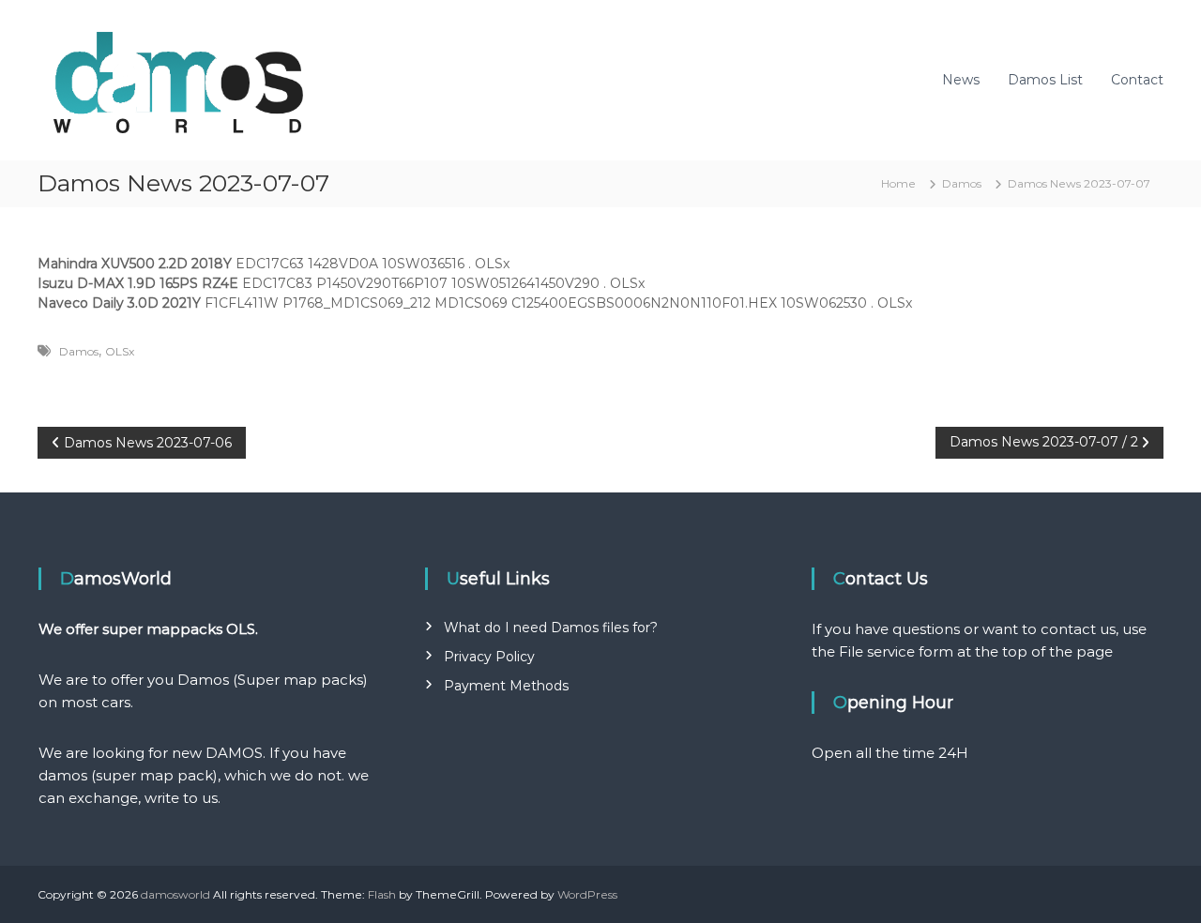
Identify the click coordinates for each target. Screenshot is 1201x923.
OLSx (119, 351)
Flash (382, 894)
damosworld (175, 894)
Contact (1137, 79)
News (961, 79)
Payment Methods (506, 685)
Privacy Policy (489, 656)
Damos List (1045, 79)
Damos (961, 183)
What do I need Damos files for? (551, 627)
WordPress (587, 894)
